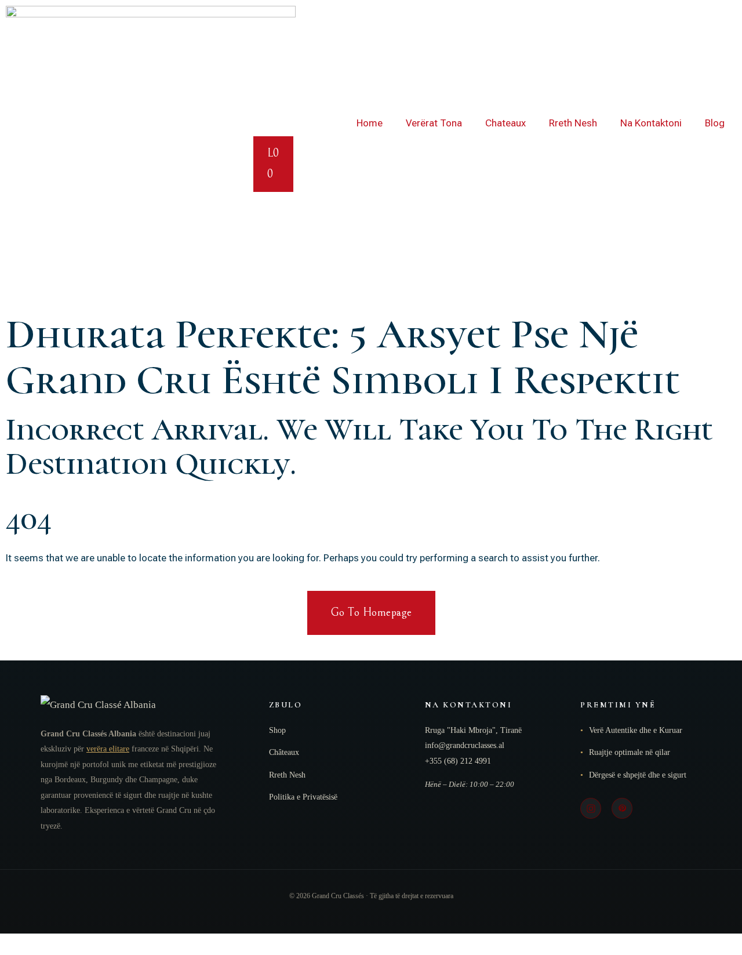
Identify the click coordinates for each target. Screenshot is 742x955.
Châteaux (284, 752)
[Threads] (622, 808)
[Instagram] (590, 808)
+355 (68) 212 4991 (458, 761)
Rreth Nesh (573, 123)
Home (370, 123)
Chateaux (505, 123)
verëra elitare (107, 749)
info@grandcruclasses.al (464, 745)
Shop (277, 730)
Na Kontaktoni (651, 123)
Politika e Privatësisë (303, 797)
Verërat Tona (434, 123)
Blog (715, 123)
